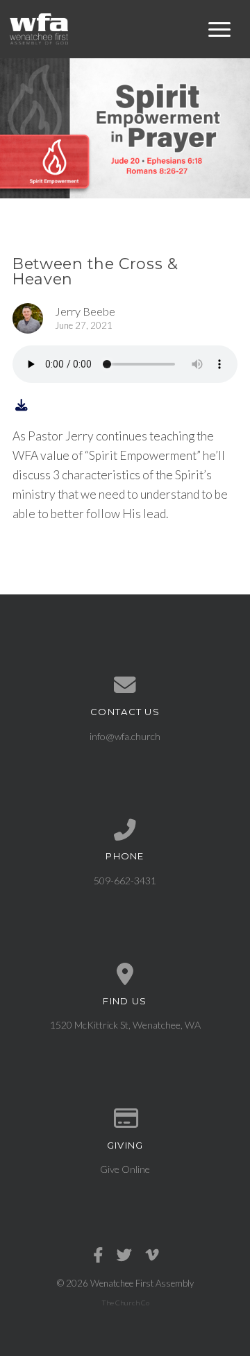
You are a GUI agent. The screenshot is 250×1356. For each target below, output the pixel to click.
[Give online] (125, 1119)
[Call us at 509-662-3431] (125, 830)
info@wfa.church (125, 736)
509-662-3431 (125, 880)
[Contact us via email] (125, 685)
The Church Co (125, 1302)
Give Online (125, 1169)
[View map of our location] (125, 974)
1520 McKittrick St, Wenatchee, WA (125, 1025)
